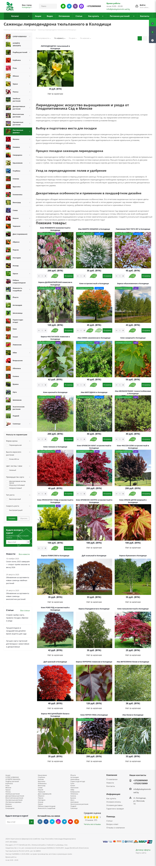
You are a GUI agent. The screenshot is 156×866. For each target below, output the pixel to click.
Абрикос (41, 796)
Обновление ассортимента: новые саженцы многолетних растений (17, 596)
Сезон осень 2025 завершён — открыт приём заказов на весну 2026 (18, 564)
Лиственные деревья (13, 802)
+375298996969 (94, 6)
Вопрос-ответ (112, 824)
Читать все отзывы (92, 824)
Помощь (110, 816)
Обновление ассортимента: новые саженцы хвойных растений (17, 580)
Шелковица (74, 779)
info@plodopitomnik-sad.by (118, 9)
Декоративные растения (14, 796)
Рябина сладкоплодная (46, 806)
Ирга (72, 800)
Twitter (52, 821)
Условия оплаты (113, 802)
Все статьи (25, 610)
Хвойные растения (12, 794)
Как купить (111, 798)
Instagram (58, 821)
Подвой (73, 806)
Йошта (73, 775)
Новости (110, 783)
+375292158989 (140, 783)
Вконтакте (40, 821)
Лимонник (74, 787)
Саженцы (74, 808)
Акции (7, 775)
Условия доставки (114, 805)
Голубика (41, 777)
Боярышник (75, 792)
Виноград (41, 785)
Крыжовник (42, 775)
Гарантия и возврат (115, 808)
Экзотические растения (79, 804)
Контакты (110, 786)
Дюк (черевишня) (44, 794)
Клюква (41, 779)
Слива (40, 787)
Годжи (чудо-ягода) (77, 781)
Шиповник (74, 802)
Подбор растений (12, 781)
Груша (7, 790)
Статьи (109, 821)
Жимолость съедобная (46, 808)
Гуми (72, 783)
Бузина (73, 798)
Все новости (24, 554)
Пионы (8, 792)
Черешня (41, 792)
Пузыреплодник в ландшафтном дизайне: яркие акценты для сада (16, 631)
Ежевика (8, 806)
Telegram (64, 821)
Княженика (42, 783)
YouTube (70, 821)
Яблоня (8, 787)
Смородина (9, 808)
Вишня (40, 790)
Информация (113, 794)
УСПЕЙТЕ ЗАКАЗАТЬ (12, 779)
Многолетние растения (14, 798)
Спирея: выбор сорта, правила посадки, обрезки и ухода (17, 618)
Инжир (40, 802)
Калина (73, 796)
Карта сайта (141, 853)
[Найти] (54, 6)
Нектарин (41, 800)
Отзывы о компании (115, 827)
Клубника (9, 783)
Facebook (46, 821)
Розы (7, 785)
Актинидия (74, 777)
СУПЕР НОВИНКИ (12, 777)
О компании (111, 779)
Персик (40, 798)
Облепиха (74, 794)
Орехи (40, 804)
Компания (111, 775)
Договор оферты (143, 850)
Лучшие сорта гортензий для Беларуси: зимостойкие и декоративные (17, 644)
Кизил (72, 785)
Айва (72, 790)
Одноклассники (76, 821)
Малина (8, 804)
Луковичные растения (13, 800)
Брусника (41, 781)
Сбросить (23, 518)
